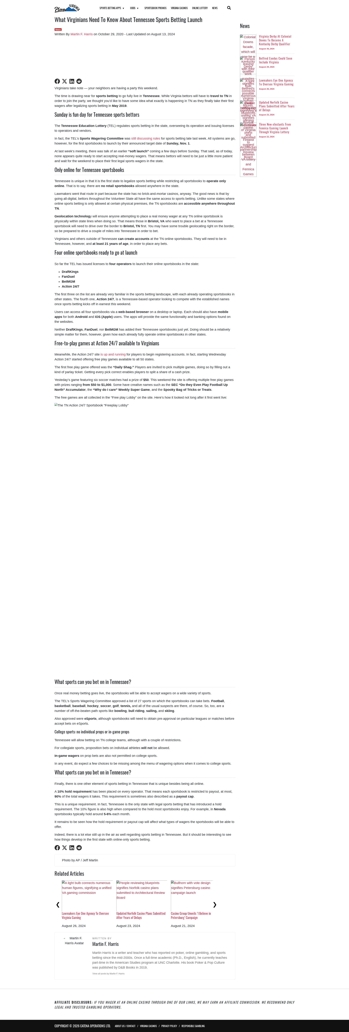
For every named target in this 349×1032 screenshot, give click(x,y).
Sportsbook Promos (156, 8)
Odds (132, 8)
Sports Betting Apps (110, 8)
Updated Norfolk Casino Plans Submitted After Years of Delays (140, 915)
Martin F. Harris (82, 34)
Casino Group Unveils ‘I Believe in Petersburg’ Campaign (191, 915)
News (215, 8)
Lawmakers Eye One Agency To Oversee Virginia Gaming (85, 915)
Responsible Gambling (193, 1026)
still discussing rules (145, 138)
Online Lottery (200, 8)
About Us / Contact (125, 1026)
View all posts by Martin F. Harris (109, 973)
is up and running (113, 354)
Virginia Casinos (179, 8)
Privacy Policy (169, 1026)
